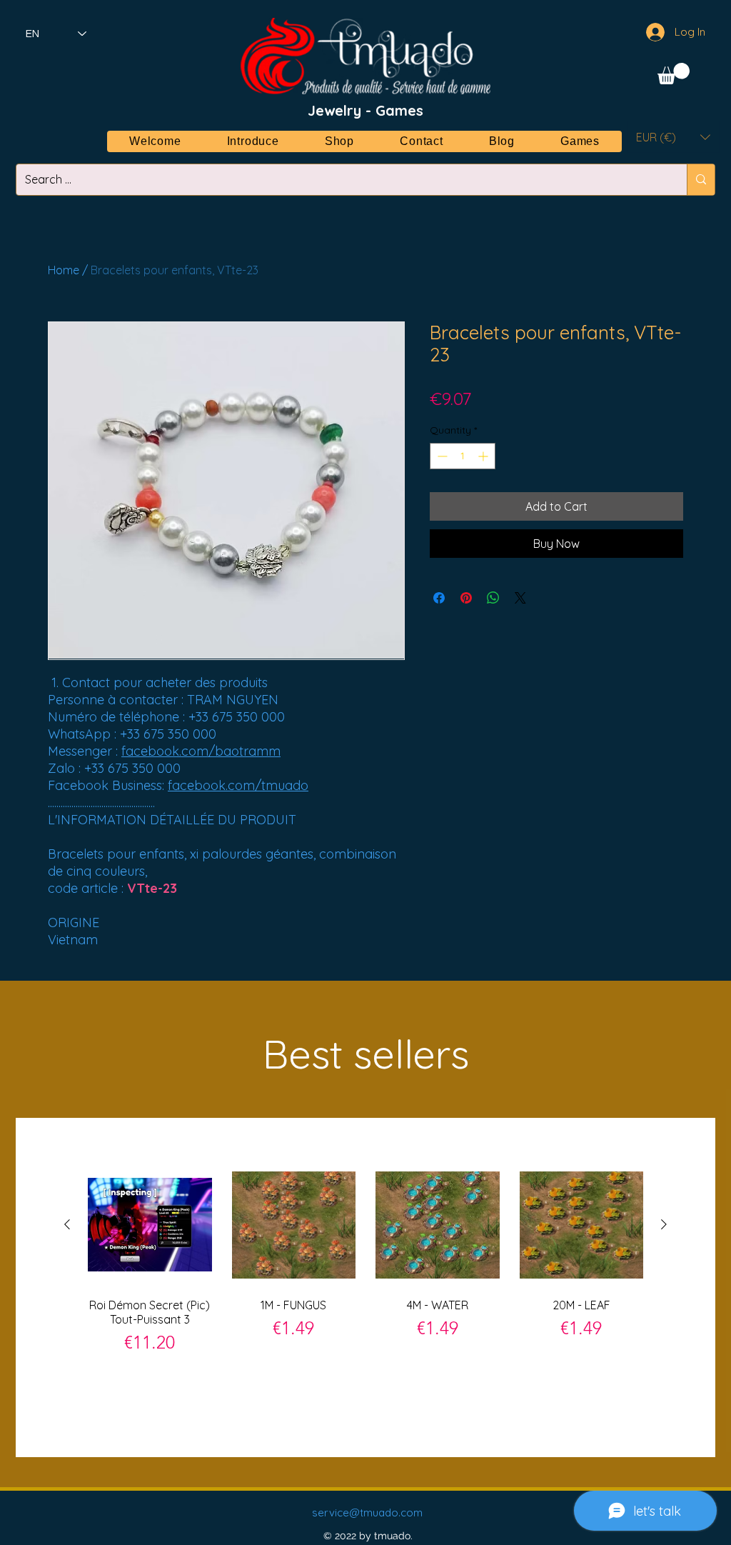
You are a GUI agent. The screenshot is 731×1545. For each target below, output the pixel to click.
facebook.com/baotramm (201, 751)
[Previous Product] (67, 1224)
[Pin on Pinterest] (466, 597)
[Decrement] (441, 456)
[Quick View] (150, 1225)
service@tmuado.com (367, 1512)
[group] (365, 1286)
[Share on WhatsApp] (493, 597)
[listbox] (673, 137)
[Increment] (484, 456)
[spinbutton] (462, 456)
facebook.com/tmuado (238, 785)
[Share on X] (520, 597)
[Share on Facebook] (439, 597)
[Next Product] (663, 1224)
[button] (673, 73)
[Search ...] (701, 179)
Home (63, 270)
